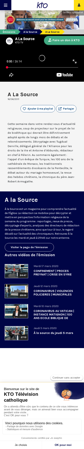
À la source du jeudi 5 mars (53, 333)
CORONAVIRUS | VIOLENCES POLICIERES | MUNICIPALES (53, 292)
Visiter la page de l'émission (29, 247)
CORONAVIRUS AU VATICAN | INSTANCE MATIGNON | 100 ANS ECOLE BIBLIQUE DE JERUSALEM (54, 316)
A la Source (30, 31)
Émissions (9, 31)
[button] (66, 108)
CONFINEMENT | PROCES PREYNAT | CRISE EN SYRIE (53, 272)
